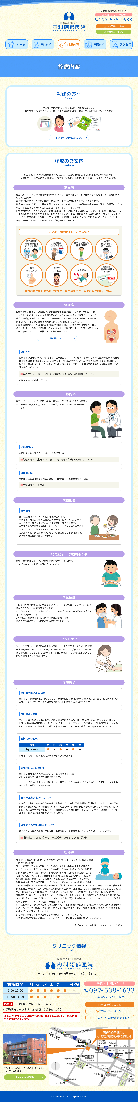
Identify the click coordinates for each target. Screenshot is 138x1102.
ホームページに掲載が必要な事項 (111, 1017)
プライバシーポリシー (111, 1011)
